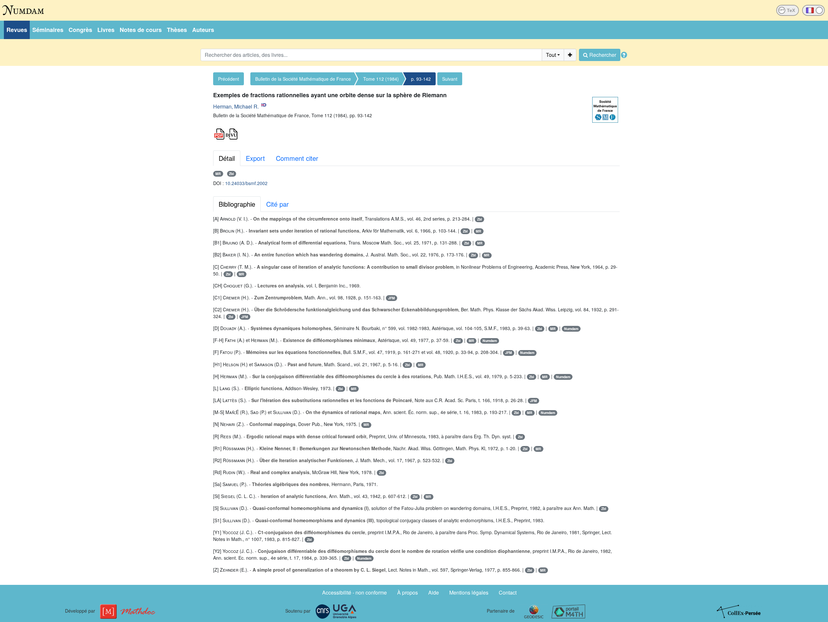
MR (218, 173)
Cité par (277, 204)
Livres (105, 30)
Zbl (231, 173)
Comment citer (297, 158)
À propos (407, 592)
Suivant (449, 79)
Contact (508, 592)
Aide (433, 592)
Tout (551, 54)
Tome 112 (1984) (381, 79)
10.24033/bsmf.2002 (246, 183)
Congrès (80, 30)
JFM (391, 297)
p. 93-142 (421, 79)
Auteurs (203, 30)
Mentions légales (468, 592)
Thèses (177, 30)
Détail (227, 158)
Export (255, 158)
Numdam (571, 328)
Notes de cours (141, 30)
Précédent (228, 79)
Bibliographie (237, 204)
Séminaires (47, 30)
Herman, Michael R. (236, 106)
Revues (16, 30)
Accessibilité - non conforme (354, 592)
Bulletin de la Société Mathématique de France (303, 79)
